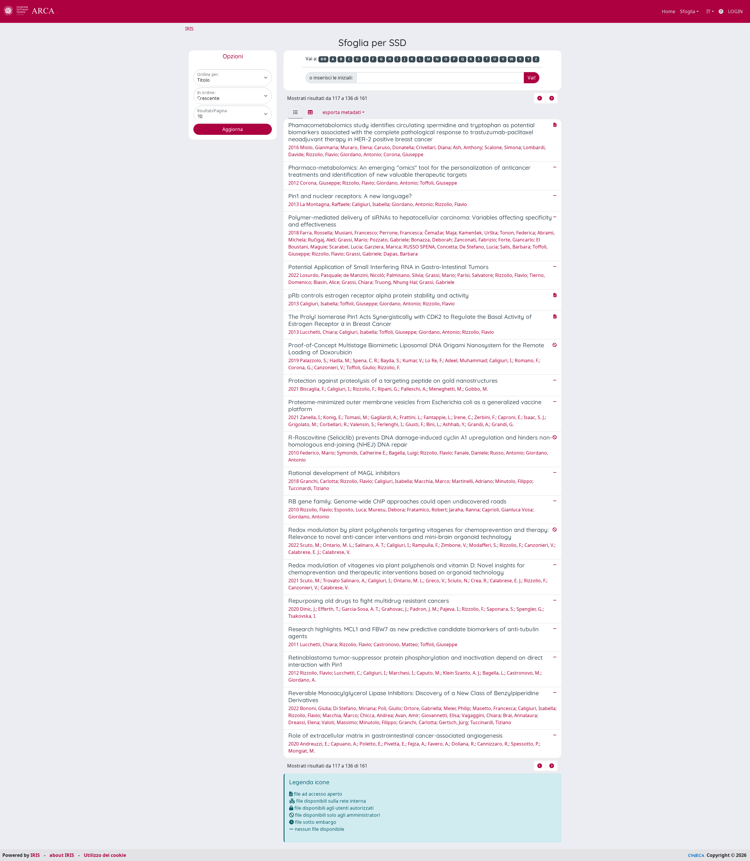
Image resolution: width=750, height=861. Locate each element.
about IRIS (62, 855)
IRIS (189, 28)
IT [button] (708, 11)
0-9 (323, 59)
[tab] (295, 112)
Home (668, 11)
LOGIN (735, 11)
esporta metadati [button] (342, 112)
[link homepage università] (70, 11)
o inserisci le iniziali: (331, 77)
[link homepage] (32, 11)
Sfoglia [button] (687, 11)
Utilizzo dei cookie (105, 855)
